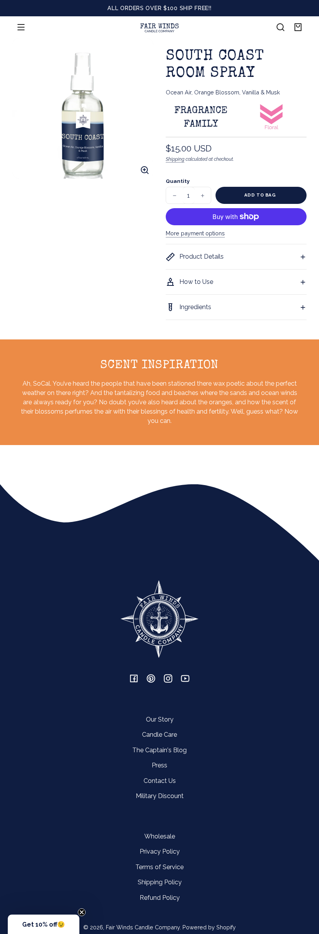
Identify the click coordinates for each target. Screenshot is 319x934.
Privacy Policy (160, 851)
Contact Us (160, 780)
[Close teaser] (82, 912)
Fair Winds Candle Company (143, 927)
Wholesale (159, 836)
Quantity (177, 181)
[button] (280, 27)
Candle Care (159, 734)
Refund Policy (160, 897)
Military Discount (160, 796)
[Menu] (21, 27)
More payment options (195, 233)
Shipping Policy (160, 882)
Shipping (175, 159)
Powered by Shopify (209, 927)
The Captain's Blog (159, 750)
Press (159, 765)
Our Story (160, 719)
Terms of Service (159, 867)
